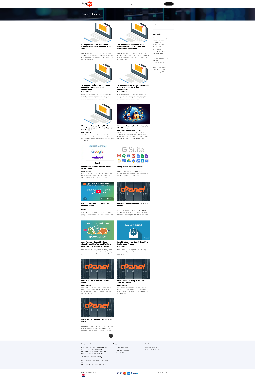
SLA (117, 355)
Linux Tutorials (157, 49)
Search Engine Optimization (160, 58)
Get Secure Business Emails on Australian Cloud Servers (133, 127)
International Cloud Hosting (91, 357)
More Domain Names (159, 51)
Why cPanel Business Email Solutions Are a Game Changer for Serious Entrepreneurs (133, 87)
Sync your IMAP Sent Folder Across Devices (94, 282)
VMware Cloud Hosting (159, 67)
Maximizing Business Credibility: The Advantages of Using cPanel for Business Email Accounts (97, 128)
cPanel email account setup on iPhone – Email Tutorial (96, 167)
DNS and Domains (158, 42)
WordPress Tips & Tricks (159, 72)
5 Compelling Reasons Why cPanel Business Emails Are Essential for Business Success (97, 46)
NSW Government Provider (88, 372)
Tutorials (143, 208)
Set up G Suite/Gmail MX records (130, 166)
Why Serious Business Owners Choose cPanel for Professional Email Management (95, 87)
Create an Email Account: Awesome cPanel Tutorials (95, 204)
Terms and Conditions (122, 347)
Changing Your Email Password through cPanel (132, 204)
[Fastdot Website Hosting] (86, 4)
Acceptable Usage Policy (122, 350)
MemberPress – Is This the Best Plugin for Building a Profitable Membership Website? (95, 365)
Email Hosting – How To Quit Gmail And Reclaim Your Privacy (132, 243)
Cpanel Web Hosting (87, 208)
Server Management (158, 62)
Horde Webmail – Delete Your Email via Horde (96, 320)
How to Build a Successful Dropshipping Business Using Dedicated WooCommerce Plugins (94, 348)
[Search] (172, 24)
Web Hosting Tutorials (134, 130)
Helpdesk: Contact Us (151, 347)
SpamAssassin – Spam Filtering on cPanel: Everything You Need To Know (96, 243)
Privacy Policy (120, 352)
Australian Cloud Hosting (160, 38)
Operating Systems (158, 53)
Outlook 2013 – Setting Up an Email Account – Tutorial (131, 282)
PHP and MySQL (157, 56)
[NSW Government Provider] (95, 375)
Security (155, 60)
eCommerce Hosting (158, 44)
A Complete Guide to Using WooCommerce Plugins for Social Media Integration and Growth (95, 352)
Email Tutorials (86, 51)
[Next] (120, 336)
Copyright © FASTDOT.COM (159, 372)
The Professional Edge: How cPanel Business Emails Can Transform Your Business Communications (131, 46)
